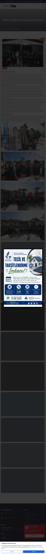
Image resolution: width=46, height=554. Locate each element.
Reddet (12, 551)
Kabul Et (33, 551)
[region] (23, 548)
